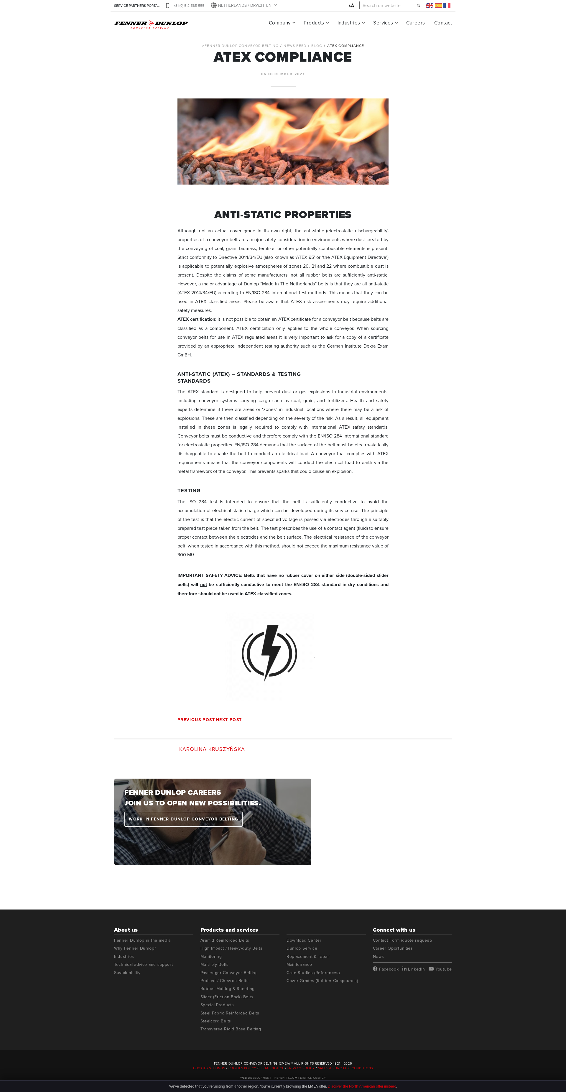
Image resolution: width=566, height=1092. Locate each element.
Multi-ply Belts (214, 964)
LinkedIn (416, 969)
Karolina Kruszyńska (212, 748)
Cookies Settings (209, 1068)
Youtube (443, 969)
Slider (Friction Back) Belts (227, 997)
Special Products (217, 1005)
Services (383, 22)
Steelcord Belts (215, 1021)
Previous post (196, 720)
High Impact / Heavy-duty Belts (231, 948)
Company (280, 22)
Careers (415, 22)
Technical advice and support (143, 964)
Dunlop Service (302, 948)
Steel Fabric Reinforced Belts (229, 1013)
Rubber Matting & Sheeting (227, 988)
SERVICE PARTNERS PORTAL (136, 5)
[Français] (447, 5)
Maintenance (299, 964)
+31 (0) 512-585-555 (189, 5)
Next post (229, 720)
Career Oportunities (393, 948)
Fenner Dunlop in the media (142, 940)
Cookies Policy (242, 1068)
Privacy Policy (301, 1068)
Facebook (388, 969)
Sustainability (127, 973)
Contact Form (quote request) (402, 940)
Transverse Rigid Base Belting (230, 1029)
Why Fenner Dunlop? (135, 948)
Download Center (304, 940)
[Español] (438, 5)
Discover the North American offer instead (362, 1086)
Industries (349, 22)
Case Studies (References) (313, 973)
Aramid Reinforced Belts (224, 940)
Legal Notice (272, 1068)
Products (314, 22)
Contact (443, 22)
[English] (430, 5)
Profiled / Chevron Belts (224, 980)
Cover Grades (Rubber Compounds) (322, 980)
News (378, 956)
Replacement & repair (308, 956)
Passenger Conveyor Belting (229, 973)
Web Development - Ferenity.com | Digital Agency (283, 1077)
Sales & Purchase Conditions (345, 1068)
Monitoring (211, 956)
